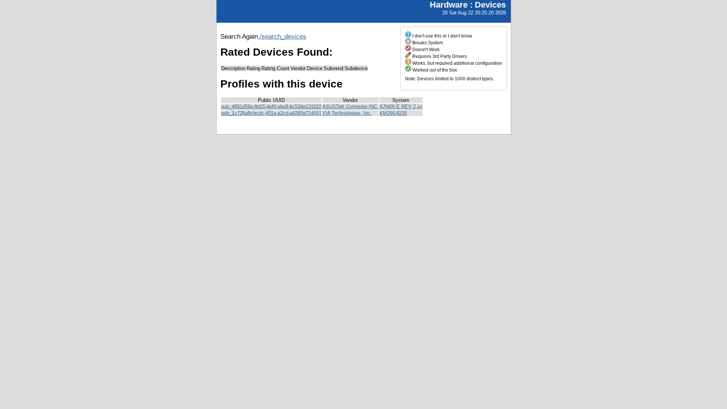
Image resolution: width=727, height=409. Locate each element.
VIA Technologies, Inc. (347, 113)
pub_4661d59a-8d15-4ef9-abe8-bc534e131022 (271, 106)
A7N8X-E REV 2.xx (401, 106)
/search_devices (282, 36)
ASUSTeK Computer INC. (350, 106)
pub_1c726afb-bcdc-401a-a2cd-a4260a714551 (271, 113)
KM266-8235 (393, 113)
